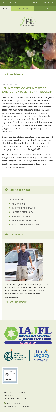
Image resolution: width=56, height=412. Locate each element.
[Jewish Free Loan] (28, 21)
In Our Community (22, 212)
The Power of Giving (23, 220)
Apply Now (22, 8)
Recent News (16, 199)
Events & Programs (23, 208)
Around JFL (18, 204)
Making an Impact (22, 216)
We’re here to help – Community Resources (29, 3)
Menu (5, 8)
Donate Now (44, 8)
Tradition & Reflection (25, 224)
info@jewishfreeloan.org (17, 406)
